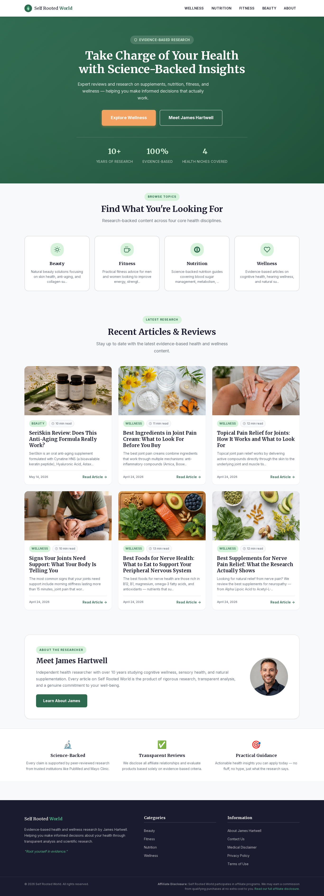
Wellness (194, 8)
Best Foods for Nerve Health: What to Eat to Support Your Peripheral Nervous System (158, 564)
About (290, 8)
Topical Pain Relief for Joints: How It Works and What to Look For (256, 439)
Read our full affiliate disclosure (277, 889)
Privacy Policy (238, 856)
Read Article (93, 477)
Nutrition (222, 8)
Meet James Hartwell (191, 117)
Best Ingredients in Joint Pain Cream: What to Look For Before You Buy (160, 439)
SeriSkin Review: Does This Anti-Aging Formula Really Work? (63, 439)
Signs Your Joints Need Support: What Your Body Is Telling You (62, 564)
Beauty (269, 8)
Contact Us (236, 839)
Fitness (247, 8)
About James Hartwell (244, 831)
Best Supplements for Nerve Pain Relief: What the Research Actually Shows (255, 564)
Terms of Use (238, 864)
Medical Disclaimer (242, 847)
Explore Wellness (129, 117)
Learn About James (61, 700)
